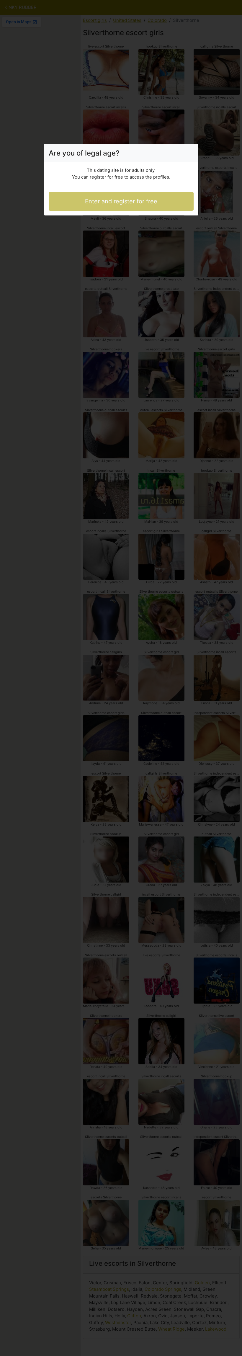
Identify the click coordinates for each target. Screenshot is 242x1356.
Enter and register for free (121, 201)
